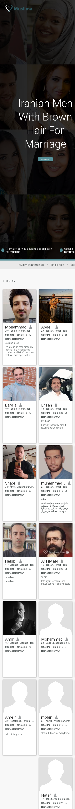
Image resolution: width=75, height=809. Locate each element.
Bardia (11, 405)
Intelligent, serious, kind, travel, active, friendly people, (56, 582)
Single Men (57, 264)
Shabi (10, 483)
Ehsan (46, 405)
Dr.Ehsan (45, 421)
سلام (43, 499)
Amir (9, 639)
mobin (46, 717)
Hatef (46, 795)
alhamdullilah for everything (55, 733)
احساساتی (10, 577)
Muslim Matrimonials (31, 264)
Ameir (10, 717)
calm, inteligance (13, 734)
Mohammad (16, 327)
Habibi (11, 561)
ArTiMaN (49, 561)
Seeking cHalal (12, 343)
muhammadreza (53, 483)
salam (44, 577)
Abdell (47, 327)
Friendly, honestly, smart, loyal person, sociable (54, 426)
